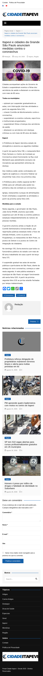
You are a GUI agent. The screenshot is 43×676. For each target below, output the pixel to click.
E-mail (5, 534)
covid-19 (22, 295)
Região (36, 56)
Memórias (6, 628)
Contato (5, 2)
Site (3, 543)
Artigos (5, 594)
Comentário (7, 512)
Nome (5, 525)
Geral (4, 618)
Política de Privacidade (17, 2)
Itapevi (31, 56)
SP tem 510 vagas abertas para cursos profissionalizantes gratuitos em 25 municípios (21, 444)
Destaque (6, 604)
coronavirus (9, 295)
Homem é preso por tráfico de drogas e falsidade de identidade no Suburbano (21, 485)
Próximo (33, 321)
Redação (7, 56)
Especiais (6, 613)
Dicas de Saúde (8, 609)
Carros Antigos (7, 599)
